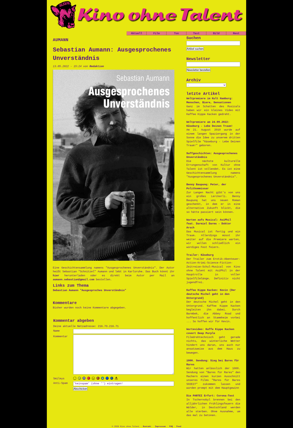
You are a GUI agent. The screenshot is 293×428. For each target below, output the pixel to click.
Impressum (160, 426)
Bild (216, 33)
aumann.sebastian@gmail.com (73, 279)
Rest (236, 33)
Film (156, 33)
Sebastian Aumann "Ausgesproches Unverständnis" (89, 290)
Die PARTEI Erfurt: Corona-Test (210, 395)
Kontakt (147, 426)
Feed (178, 426)
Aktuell (136, 33)
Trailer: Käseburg (199, 255)
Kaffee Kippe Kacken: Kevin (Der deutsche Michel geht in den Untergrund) (211, 293)
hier (58, 275)
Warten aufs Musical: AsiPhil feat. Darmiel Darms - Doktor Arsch (208, 223)
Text (196, 33)
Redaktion (96, 66)
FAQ (171, 426)
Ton (176, 33)
